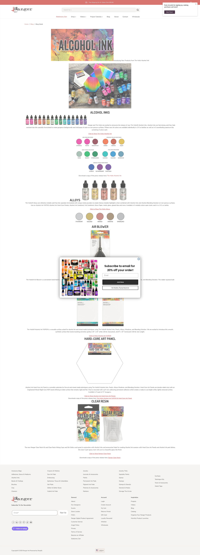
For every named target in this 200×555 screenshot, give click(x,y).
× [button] (195, 4)
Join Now (120, 282)
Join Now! (169, 12)
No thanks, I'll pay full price (120, 288)
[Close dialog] (139, 259)
